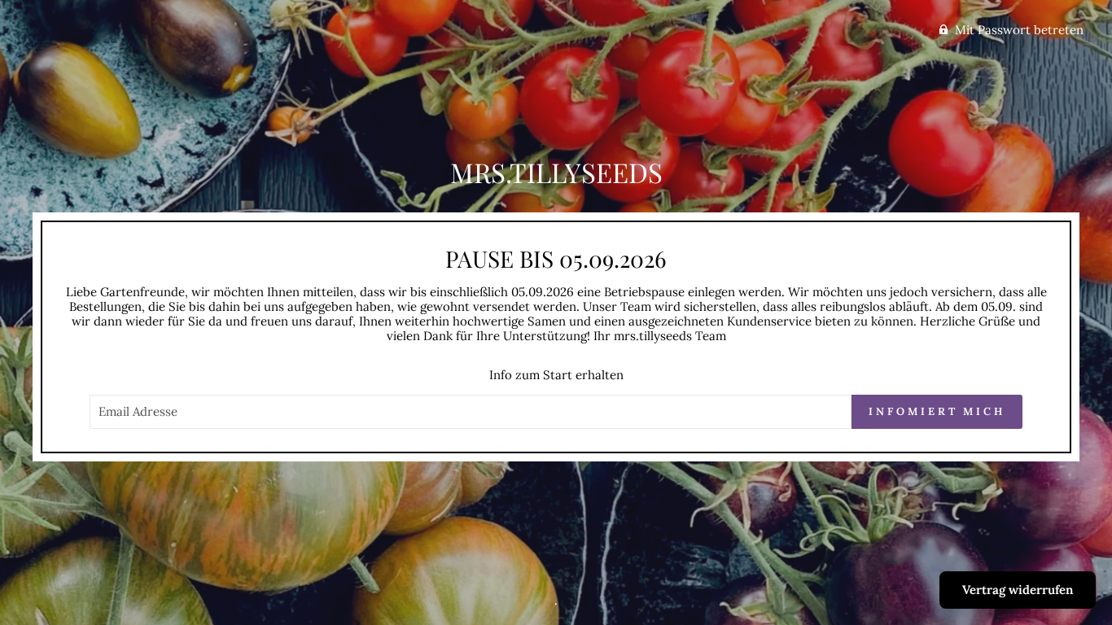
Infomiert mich (937, 411)
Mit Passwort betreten (1019, 29)
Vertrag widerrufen (1017, 589)
